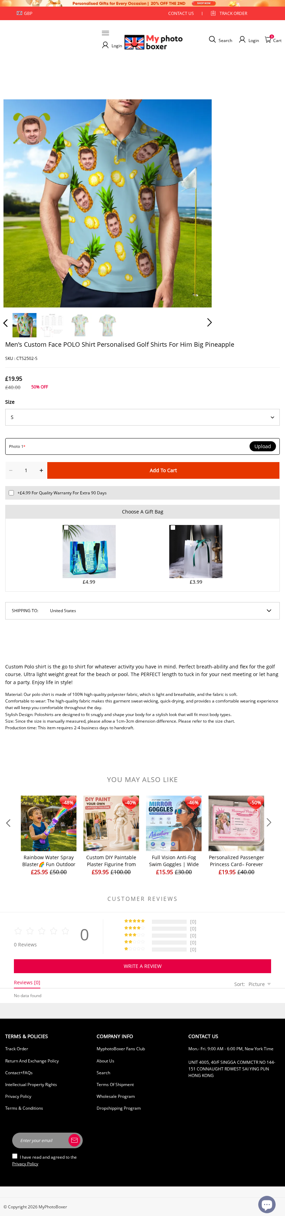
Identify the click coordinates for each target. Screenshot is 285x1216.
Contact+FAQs (19, 1073)
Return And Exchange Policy (32, 1061)
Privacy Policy (18, 1096)
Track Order (233, 13)
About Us (105, 1061)
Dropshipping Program (119, 1108)
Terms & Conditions (24, 1108)
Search (103, 1073)
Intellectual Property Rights (31, 1084)
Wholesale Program (116, 1096)
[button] (19, 202)
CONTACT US (181, 13)
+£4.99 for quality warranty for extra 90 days (62, 493)
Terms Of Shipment (115, 1084)
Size (10, 402)
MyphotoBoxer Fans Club (121, 1049)
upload (262, 446)
